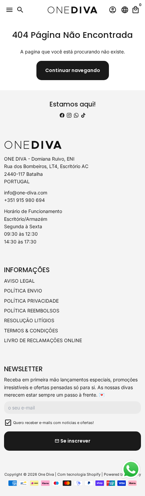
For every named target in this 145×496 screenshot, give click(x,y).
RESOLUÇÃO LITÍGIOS (29, 320)
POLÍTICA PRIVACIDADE (31, 301)
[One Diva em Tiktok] (83, 115)
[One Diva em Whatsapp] (76, 115)
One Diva (46, 474)
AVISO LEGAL (19, 281)
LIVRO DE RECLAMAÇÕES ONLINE (43, 340)
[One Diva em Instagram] (69, 115)
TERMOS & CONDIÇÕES (31, 330)
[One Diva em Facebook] (62, 115)
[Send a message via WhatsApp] (131, 469)
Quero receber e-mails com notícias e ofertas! (53, 422)
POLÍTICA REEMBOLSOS (31, 310)
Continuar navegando (72, 70)
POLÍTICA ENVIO (23, 290)
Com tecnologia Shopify (78, 474)
